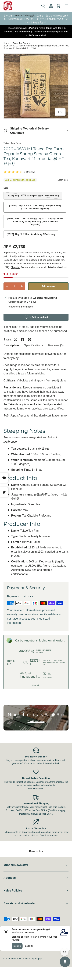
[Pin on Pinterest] (29, 339)
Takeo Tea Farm (20, 43)
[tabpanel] (36, 464)
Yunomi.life (16, 958)
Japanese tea (28, 832)
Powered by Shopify (32, 958)
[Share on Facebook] (22, 339)
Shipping (15, 267)
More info (36, 685)
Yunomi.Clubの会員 (24, 15)
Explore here (36, 721)
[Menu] (66, 6)
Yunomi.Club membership (18, 31)
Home (6, 43)
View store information (20, 306)
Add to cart (48, 286)
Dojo (42, 835)
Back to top (36, 851)
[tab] (11, 345)
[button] (59, 6)
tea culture (46, 832)
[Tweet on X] (15, 339)
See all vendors (36, 788)
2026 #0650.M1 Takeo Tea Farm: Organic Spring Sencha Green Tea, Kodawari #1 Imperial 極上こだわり (36, 47)
